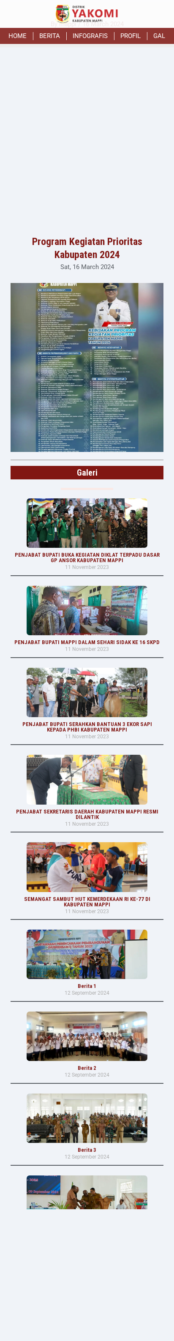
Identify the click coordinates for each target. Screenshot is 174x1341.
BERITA (49, 36)
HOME (17, 36)
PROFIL (130, 36)
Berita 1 (87, 986)
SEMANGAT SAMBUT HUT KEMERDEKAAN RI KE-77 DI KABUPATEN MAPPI (87, 902)
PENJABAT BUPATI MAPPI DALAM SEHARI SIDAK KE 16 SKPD (87, 642)
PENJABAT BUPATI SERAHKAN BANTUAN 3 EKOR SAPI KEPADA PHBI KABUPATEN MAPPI (87, 727)
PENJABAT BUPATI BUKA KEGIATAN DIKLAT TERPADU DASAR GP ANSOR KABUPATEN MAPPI (87, 557)
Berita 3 (87, 1150)
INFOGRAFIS (90, 36)
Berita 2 (87, 1068)
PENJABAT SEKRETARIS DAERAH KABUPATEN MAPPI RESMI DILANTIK (87, 814)
